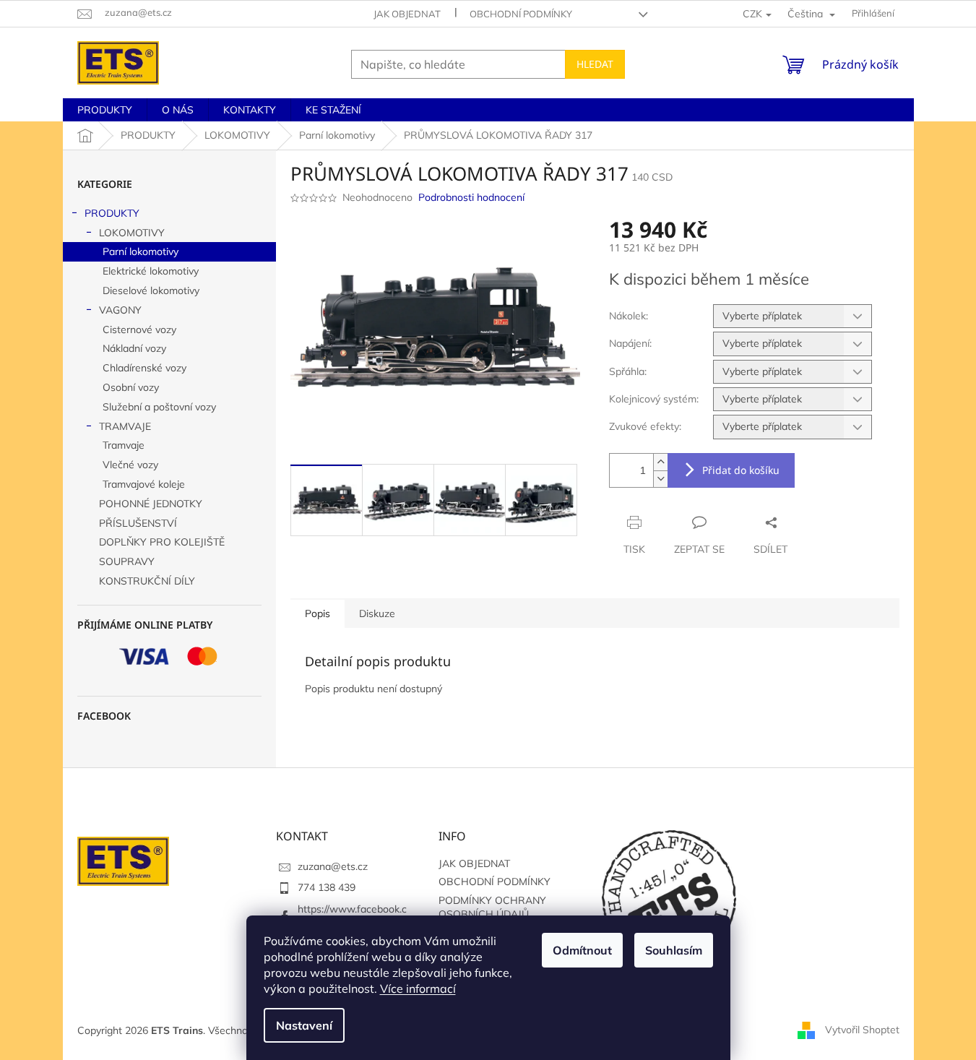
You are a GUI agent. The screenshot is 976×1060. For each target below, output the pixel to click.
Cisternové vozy (139, 329)
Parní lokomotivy (140, 251)
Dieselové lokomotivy (151, 290)
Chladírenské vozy (144, 367)
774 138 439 (326, 887)
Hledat (594, 64)
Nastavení (304, 1025)
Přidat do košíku (740, 470)
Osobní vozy (131, 387)
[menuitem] (105, 109)
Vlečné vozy (130, 464)
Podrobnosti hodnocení (471, 197)
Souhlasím (673, 950)
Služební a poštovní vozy (159, 406)
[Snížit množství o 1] (660, 478)
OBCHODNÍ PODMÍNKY (521, 14)
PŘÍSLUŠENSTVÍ (138, 523)
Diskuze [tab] (377, 613)
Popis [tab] (317, 613)
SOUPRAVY (127, 561)
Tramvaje (123, 445)
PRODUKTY (112, 213)
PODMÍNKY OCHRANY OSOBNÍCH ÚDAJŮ (492, 907)
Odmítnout (582, 950)
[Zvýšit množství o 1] (660, 462)
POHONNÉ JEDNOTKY (150, 503)
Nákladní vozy (134, 348)
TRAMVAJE (125, 426)
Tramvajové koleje (144, 484)
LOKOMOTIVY (132, 232)
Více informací (418, 988)
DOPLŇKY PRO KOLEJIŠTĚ (162, 541)
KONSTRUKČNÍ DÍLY (147, 580)
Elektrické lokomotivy (151, 270)
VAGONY (120, 309)
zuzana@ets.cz (333, 866)
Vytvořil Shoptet (862, 1029)
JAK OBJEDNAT (407, 14)
